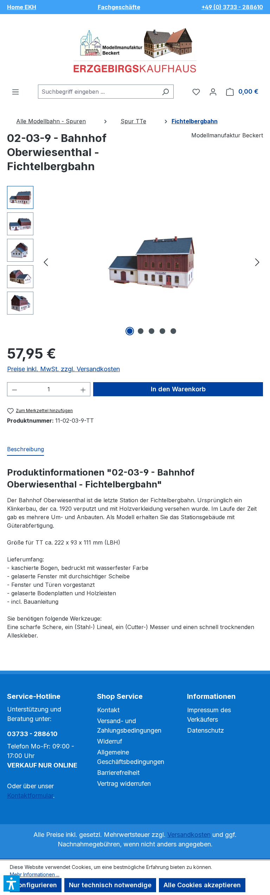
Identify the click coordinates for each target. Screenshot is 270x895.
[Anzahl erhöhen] (83, 389)
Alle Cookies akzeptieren (202, 885)
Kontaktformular (30, 795)
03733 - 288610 (32, 734)
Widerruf (109, 741)
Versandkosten (189, 834)
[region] (135, 261)
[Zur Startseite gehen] (135, 49)
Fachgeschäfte (119, 7)
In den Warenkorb (178, 389)
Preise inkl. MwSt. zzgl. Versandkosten (63, 369)
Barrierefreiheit (118, 772)
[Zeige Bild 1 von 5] (130, 331)
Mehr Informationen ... (34, 874)
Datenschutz (205, 730)
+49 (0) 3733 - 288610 (232, 7)
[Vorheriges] (45, 261)
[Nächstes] (257, 261)
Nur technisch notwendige (110, 885)
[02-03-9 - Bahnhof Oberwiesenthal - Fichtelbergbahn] (152, 262)
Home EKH (21, 7)
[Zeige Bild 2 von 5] (140, 331)
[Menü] (15, 92)
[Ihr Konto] (213, 92)
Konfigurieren (35, 885)
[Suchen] (165, 92)
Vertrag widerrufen (124, 783)
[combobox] (98, 92)
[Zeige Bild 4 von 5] (162, 331)
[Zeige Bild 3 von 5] (151, 331)
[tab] (25, 449)
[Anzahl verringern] (14, 389)
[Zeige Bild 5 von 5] (173, 331)
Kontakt (108, 710)
